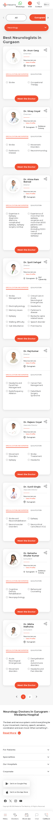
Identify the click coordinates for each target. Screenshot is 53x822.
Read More (9, 733)
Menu (5, 819)
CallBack (46, 819)
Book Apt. (27, 819)
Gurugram (39, 17)
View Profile (30, 62)
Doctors (15, 819)
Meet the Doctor (26, 99)
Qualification (36, 74)
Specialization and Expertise (17, 74)
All (16, 17)
